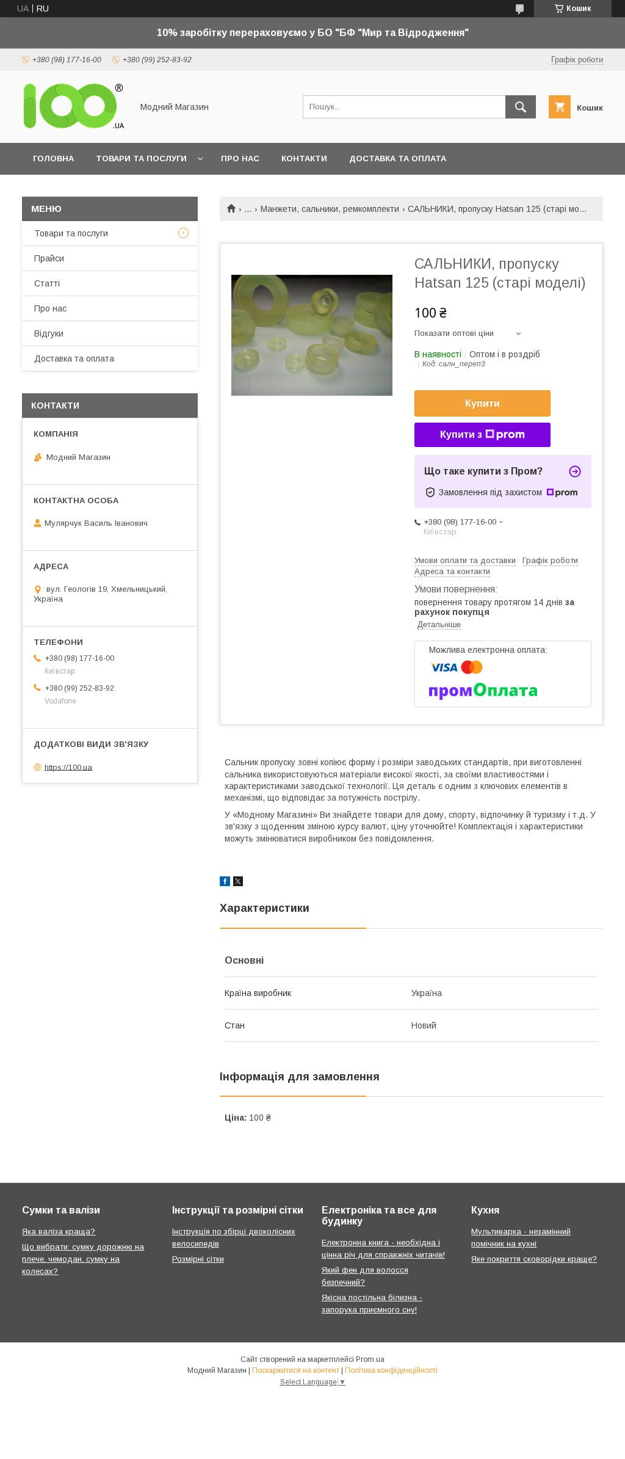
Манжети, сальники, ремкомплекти (330, 209)
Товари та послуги (141, 158)
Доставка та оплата (397, 158)
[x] (238, 883)
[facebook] (225, 883)
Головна (53, 158)
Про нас (240, 158)
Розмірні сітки (198, 1259)
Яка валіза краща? (58, 1231)
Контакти (304, 158)
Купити (482, 403)
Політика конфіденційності (391, 1370)
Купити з (461, 434)
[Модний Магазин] (74, 127)
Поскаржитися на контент (295, 1370)
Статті (47, 283)
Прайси (49, 258)
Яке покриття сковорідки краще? (534, 1259)
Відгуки (48, 333)
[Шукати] (520, 106)
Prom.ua (370, 1359)
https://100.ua (68, 766)
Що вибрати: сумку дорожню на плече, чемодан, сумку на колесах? (83, 1259)
